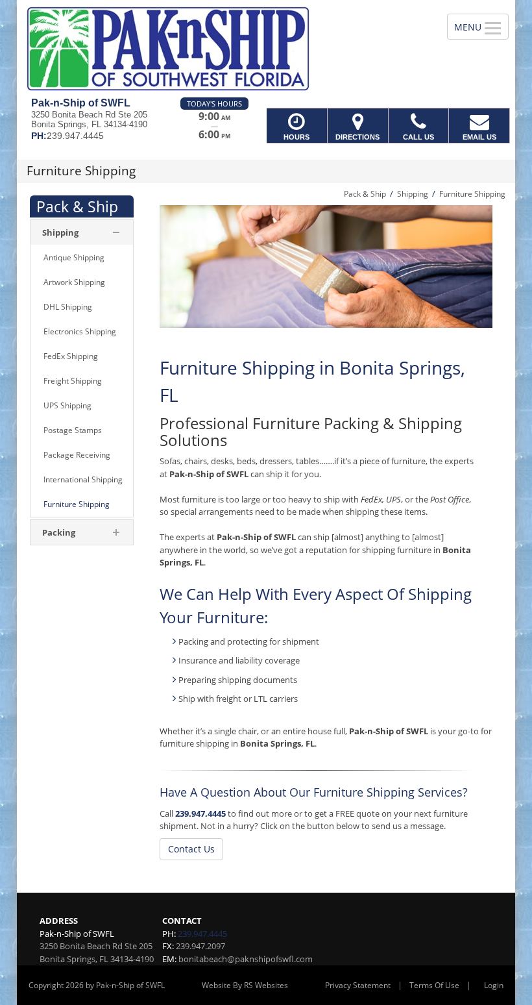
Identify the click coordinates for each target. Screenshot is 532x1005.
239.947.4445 (200, 813)
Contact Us (191, 849)
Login (493, 985)
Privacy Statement (358, 985)
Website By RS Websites (245, 985)
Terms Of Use (434, 985)
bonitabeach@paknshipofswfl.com (245, 959)
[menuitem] (81, 257)
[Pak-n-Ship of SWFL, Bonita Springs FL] (266, 48)
